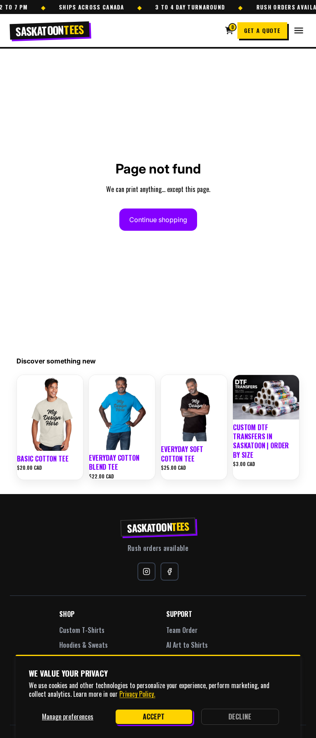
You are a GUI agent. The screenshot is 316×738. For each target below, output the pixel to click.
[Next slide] (74, 413)
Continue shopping (158, 220)
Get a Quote (262, 30)
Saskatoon (158, 526)
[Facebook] (169, 571)
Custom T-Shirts (82, 630)
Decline (239, 717)
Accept (154, 717)
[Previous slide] (26, 413)
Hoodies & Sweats (83, 644)
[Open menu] (298, 30)
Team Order (182, 630)
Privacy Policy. (137, 694)
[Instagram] (146, 571)
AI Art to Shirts (187, 644)
